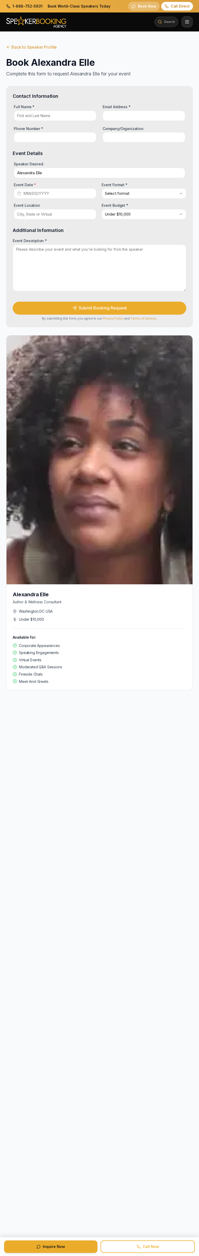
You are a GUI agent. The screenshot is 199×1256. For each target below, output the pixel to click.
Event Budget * (115, 205)
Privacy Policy (113, 318)
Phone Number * (28, 128)
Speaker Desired (28, 164)
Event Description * (30, 240)
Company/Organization (123, 128)
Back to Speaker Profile (34, 47)
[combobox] (144, 193)
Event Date (25, 184)
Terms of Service (143, 318)
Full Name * (24, 107)
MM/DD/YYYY (36, 193)
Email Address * (117, 107)
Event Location (27, 205)
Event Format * (114, 184)
